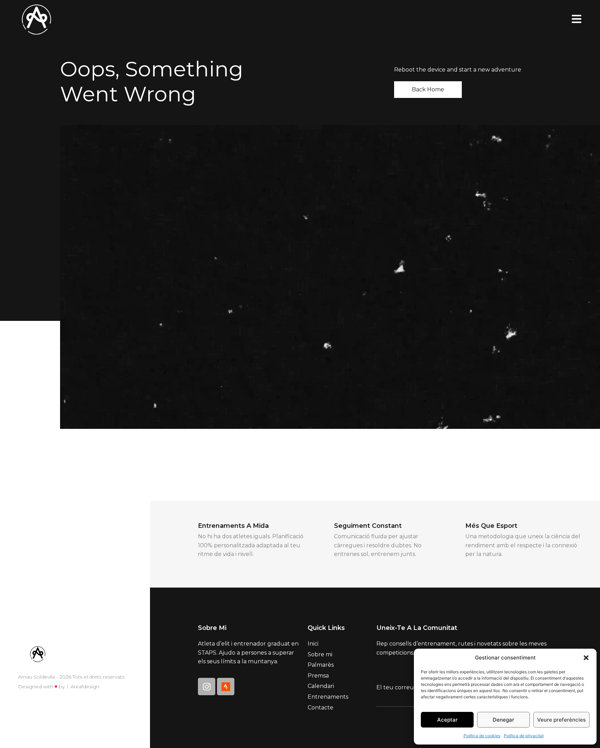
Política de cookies (482, 735)
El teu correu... (396, 687)
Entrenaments (328, 696)
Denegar (503, 719)
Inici (313, 643)
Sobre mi (320, 654)
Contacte (320, 707)
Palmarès (321, 665)
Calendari (321, 686)
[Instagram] (206, 686)
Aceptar (447, 719)
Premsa (318, 675)
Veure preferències (561, 719)
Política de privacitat (524, 735)
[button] (586, 657)
